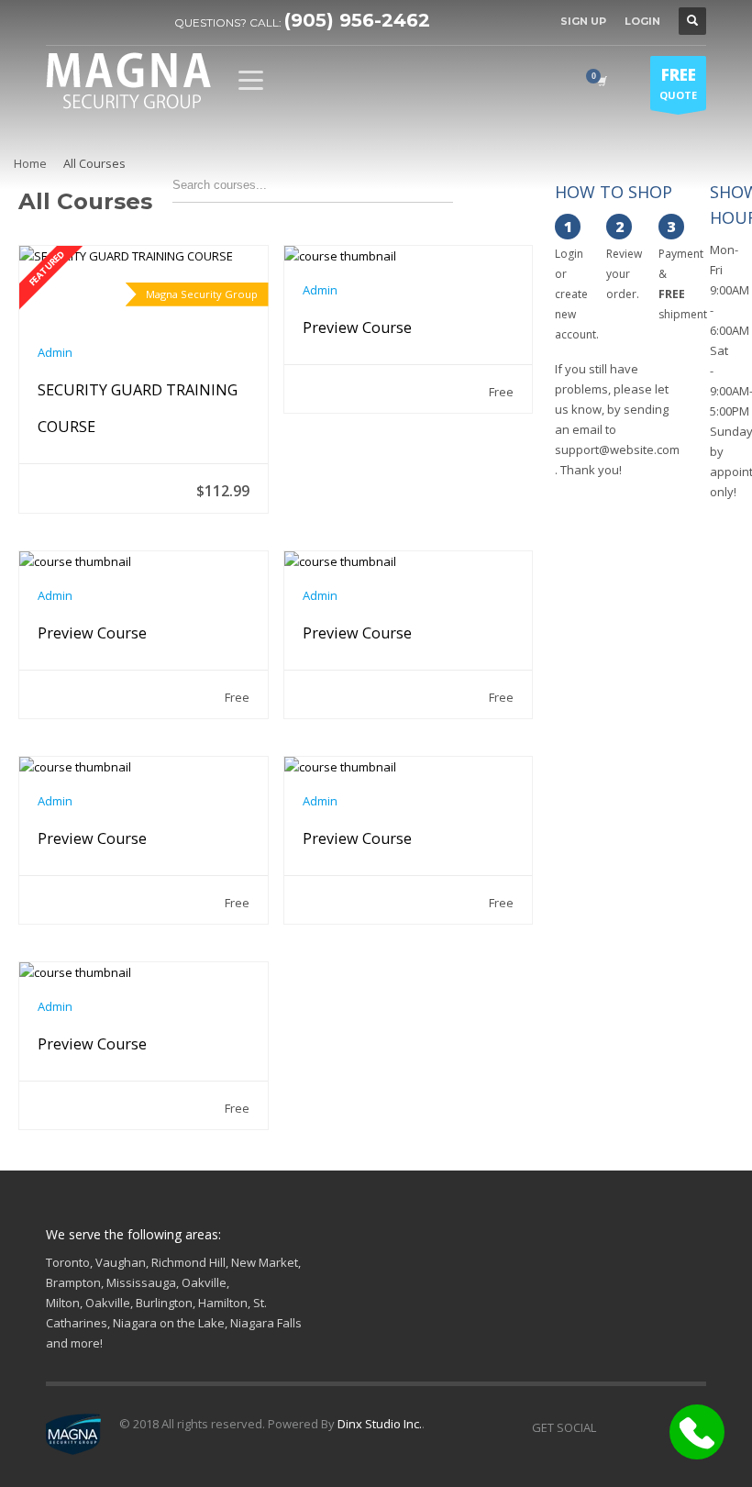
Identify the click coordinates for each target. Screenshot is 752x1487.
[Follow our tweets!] (637, 1427)
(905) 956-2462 (357, 20)
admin (55, 352)
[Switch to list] (518, 193)
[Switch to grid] (486, 193)
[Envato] (142, 21)
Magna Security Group (202, 294)
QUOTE (678, 83)
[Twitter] (87, 21)
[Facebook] (59, 21)
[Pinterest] (114, 21)
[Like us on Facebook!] (610, 1427)
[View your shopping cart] (601, 81)
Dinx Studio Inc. (379, 1423)
